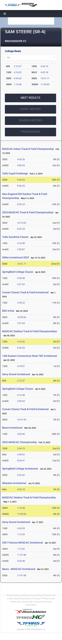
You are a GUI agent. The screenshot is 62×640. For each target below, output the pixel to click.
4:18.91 (21, 366)
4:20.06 (21, 434)
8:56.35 (21, 185)
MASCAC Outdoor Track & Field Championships (29, 331)
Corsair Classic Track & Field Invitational (25, 292)
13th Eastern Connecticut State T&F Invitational (29, 355)
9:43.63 (17, 78)
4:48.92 (21, 454)
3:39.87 (21, 249)
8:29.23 (21, 204)
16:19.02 (21, 222)
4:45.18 (44, 72)
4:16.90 (21, 243)
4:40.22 (21, 302)
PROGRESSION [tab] (30, 131)
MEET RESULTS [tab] (30, 97)
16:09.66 (21, 317)
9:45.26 (21, 159)
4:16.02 (17, 72)
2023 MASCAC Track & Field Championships (27, 212)
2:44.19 (44, 66)
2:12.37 (17, 66)
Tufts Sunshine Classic (15, 236)
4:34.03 (21, 528)
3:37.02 (21, 284)
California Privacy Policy (31, 595)
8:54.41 (21, 460)
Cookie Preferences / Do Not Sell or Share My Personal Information (32, 601)
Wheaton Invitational (14, 483)
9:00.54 (21, 165)
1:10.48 (17, 84)
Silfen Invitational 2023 (15, 257)
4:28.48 (21, 278)
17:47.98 (21, 575)
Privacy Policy (13, 595)
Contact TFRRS (40, 598)
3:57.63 (21, 323)
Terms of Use (50, 595)
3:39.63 (21, 401)
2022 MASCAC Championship (19, 442)
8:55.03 (21, 347)
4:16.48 (21, 395)
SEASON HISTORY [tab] (30, 120)
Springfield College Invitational (20, 468)
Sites (11, 598)
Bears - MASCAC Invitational (18, 568)
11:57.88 (21, 555)
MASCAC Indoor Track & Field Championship (28, 148)
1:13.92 (21, 549)
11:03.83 (45, 84)
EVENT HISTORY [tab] (30, 109)
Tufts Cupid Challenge (15, 173)
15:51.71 (45, 78)
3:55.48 (21, 561)
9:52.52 (21, 475)
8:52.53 (21, 229)
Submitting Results (23, 598)
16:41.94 (21, 419)
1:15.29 (21, 534)
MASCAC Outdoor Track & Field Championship (29, 497)
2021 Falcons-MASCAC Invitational (22, 542)
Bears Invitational (12, 427)
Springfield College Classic (17, 271)
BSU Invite (8, 310)
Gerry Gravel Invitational (16, 374)
